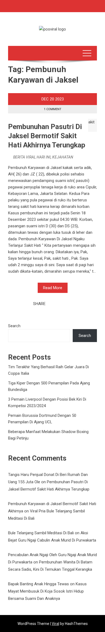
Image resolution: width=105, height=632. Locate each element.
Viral (55, 623)
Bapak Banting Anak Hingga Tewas (38, 584)
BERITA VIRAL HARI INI (32, 157)
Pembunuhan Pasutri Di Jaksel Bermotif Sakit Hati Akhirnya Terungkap (46, 136)
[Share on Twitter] (57, 303)
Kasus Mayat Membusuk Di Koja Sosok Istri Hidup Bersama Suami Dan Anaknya (47, 591)
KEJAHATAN (62, 157)
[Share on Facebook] (51, 303)
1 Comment (52, 109)
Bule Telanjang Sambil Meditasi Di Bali (41, 532)
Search (14, 325)
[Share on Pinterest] (63, 303)
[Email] (69, 303)
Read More (52, 287)
